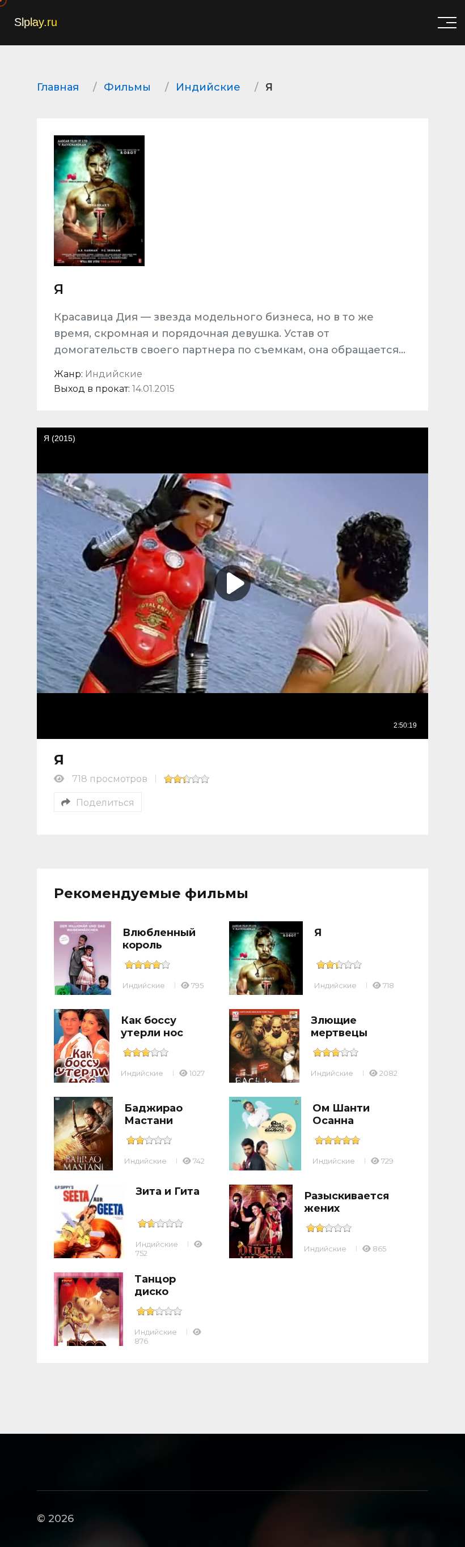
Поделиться (105, 802)
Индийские (143, 985)
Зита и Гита (168, 1191)
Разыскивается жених (346, 1202)
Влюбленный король (159, 938)
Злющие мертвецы (339, 1026)
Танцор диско (155, 1285)
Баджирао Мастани (153, 1114)
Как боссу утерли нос (152, 1026)
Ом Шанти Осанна (341, 1114)
